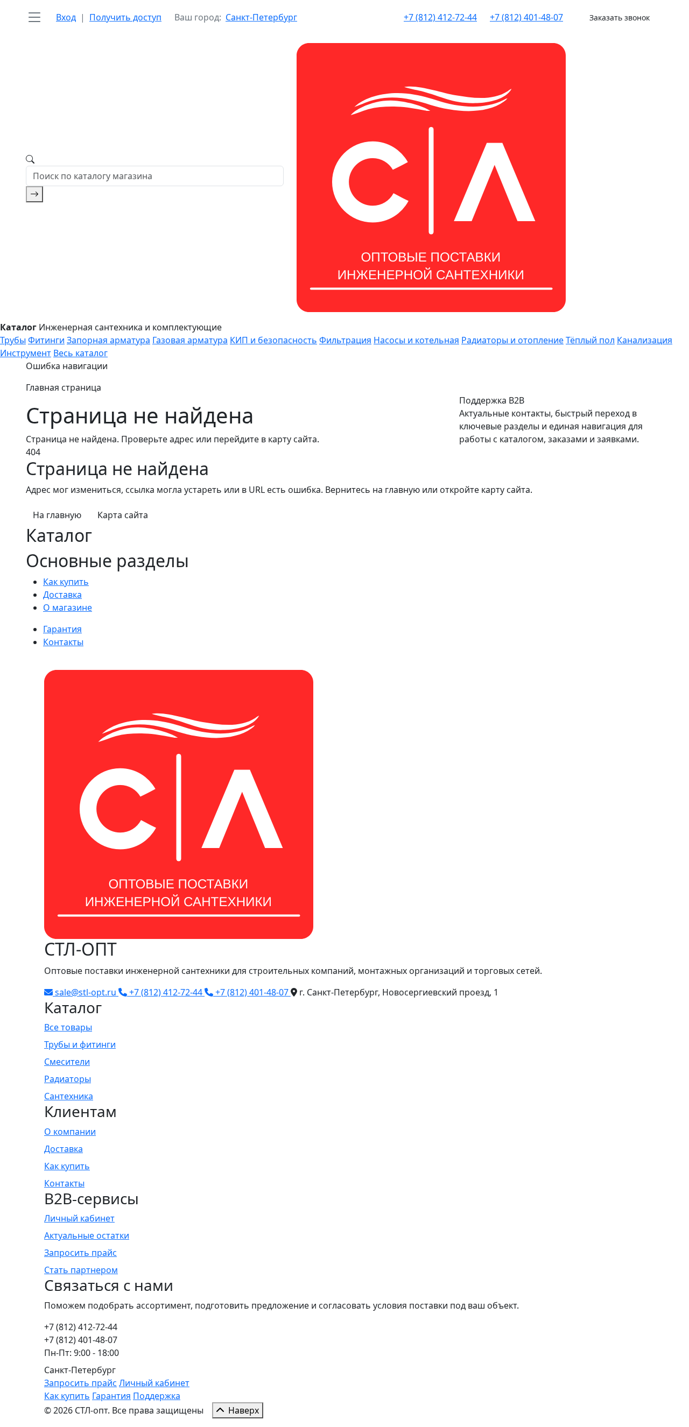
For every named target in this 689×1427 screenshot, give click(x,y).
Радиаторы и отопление (512, 340)
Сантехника (68, 1096)
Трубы (13, 340)
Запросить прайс (80, 1253)
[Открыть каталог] (34, 17)
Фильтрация (345, 340)
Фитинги (46, 340)
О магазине (67, 607)
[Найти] (34, 194)
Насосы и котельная (416, 340)
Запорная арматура (108, 340)
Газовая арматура (190, 340)
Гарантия (62, 629)
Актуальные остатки (86, 1235)
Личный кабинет (79, 1218)
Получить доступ (125, 17)
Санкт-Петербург (261, 17)
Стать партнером (81, 1270)
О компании (70, 1132)
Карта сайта (122, 515)
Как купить (66, 582)
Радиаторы (67, 1079)
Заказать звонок (619, 17)
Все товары (68, 1027)
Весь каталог (80, 353)
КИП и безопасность (273, 340)
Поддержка (156, 1396)
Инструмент (25, 353)
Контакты (63, 642)
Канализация (644, 340)
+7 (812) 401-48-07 (526, 17)
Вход (66, 17)
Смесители (67, 1062)
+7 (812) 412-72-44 (440, 17)
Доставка (62, 595)
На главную (57, 515)
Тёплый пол (590, 340)
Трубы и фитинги (80, 1044)
